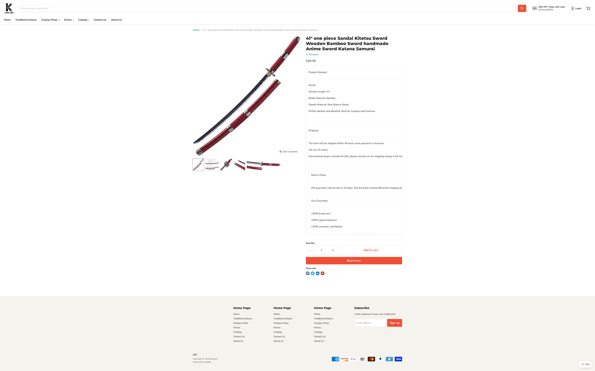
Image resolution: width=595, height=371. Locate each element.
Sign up (395, 323)
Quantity (310, 243)
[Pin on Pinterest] (322, 273)
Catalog (83, 20)
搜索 (195, 354)
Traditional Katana (26, 20)
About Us (116, 20)
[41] (198, 164)
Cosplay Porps (49, 20)
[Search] (522, 8)
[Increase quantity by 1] (333, 250)
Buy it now (354, 261)
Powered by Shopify (202, 362)
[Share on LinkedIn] (318, 273)
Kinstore (314, 54)
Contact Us (100, 20)
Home (7, 20)
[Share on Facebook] (308, 273)
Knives (68, 20)
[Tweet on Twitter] (313, 273)
